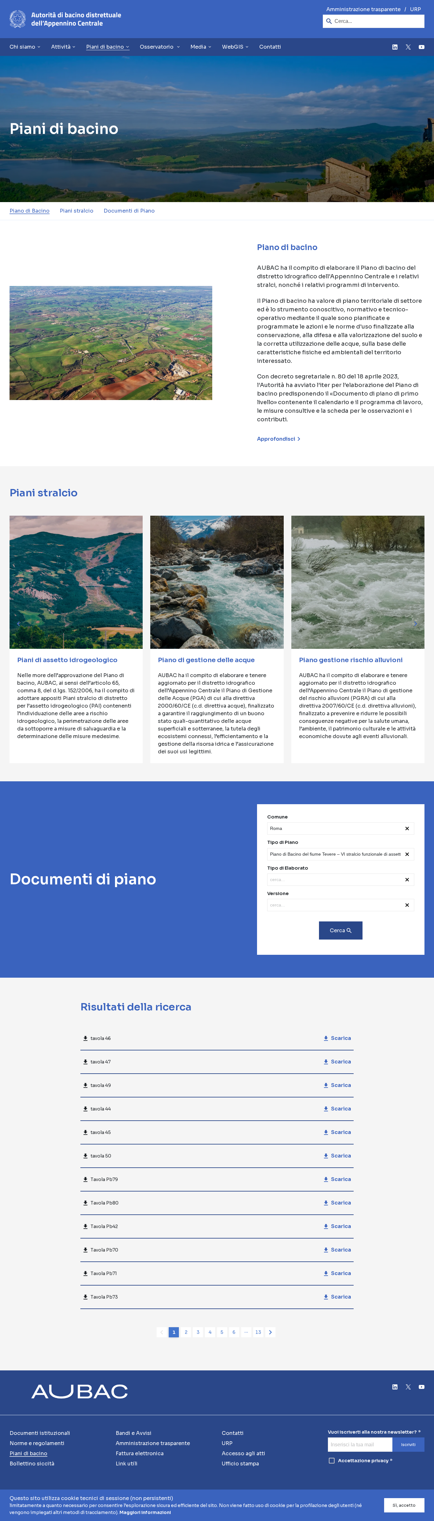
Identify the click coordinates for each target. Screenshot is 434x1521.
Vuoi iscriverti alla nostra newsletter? (372, 1432)
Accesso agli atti (243, 1453)
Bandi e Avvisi (134, 1433)
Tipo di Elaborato (287, 868)
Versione (278, 893)
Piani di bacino (28, 1453)
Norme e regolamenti (37, 1443)
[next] (415, 624)
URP (415, 9)
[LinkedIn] (395, 47)
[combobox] (335, 828)
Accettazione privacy (363, 1460)
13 (258, 1332)
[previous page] (162, 1332)
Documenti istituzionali (40, 1433)
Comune (277, 817)
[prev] (18, 624)
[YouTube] (421, 47)
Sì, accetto (404, 1505)
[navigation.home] (65, 19)
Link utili (127, 1463)
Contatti (270, 47)
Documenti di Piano (129, 210)
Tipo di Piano (282, 842)
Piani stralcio (76, 210)
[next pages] (246, 1332)
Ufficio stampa (240, 1463)
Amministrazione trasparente (363, 9)
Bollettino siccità (32, 1463)
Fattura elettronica (140, 1453)
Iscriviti (408, 1444)
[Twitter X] (408, 47)
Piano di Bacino (30, 210)
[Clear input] (408, 828)
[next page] (270, 1332)
